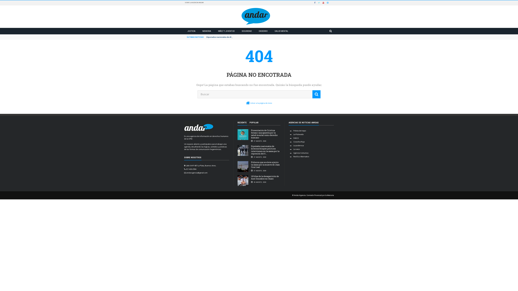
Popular (254, 123)
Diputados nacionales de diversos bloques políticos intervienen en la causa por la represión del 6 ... (265, 150)
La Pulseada (298, 134)
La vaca (296, 149)
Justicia (191, 31)
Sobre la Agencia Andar (194, 3)
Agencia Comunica (300, 153)
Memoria (206, 31)
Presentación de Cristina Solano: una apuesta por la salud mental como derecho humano (264, 134)
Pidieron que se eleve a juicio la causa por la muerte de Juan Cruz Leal (265, 164)
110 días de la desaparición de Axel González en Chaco (265, 177)
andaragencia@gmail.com (196, 173)
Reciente (242, 123)
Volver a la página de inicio (261, 103)
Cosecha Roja (299, 142)
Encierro (263, 31)
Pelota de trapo (299, 130)
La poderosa (298, 145)
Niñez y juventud (226, 31)
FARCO (296, 138)
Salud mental (281, 31)
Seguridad (247, 31)
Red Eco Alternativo (301, 156)
